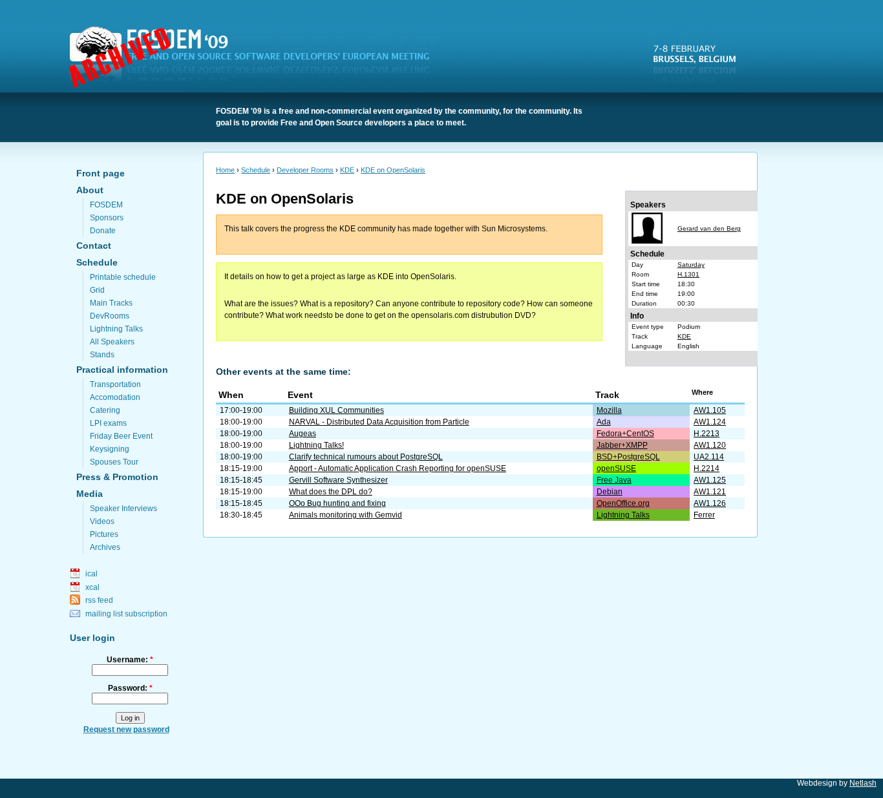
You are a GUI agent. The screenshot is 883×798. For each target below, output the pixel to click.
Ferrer (704, 515)
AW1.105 (710, 410)
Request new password (126, 729)
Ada (604, 421)
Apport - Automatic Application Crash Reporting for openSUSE (397, 468)
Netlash (863, 783)
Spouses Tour (114, 462)
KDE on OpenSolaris (393, 170)
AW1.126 (710, 503)
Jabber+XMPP (622, 445)
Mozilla (609, 410)
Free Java (614, 480)
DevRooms (109, 315)
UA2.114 (709, 456)
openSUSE (616, 468)
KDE (347, 170)
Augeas (302, 433)
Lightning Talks (116, 328)
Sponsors (106, 217)
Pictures (104, 534)
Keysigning (109, 449)
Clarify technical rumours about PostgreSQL (366, 456)
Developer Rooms (305, 170)
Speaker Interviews (123, 508)
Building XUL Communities (336, 410)
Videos (102, 521)
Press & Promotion (117, 477)
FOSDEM (257, 59)
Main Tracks (111, 303)
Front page (100, 173)
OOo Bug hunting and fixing (337, 503)
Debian (609, 491)
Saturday (691, 264)
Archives (105, 547)
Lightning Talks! (316, 445)
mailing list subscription (126, 613)
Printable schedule (123, 277)
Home (225, 170)
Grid (97, 290)
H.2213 (706, 433)
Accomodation (115, 397)
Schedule (97, 262)
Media (89, 493)
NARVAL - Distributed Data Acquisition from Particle (379, 421)
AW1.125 (710, 480)
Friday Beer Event (121, 436)
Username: (130, 659)
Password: (130, 688)
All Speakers (112, 341)
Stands (102, 354)
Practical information (122, 369)
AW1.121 (710, 491)
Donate (103, 230)
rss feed (99, 600)
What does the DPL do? (330, 491)
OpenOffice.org (623, 503)
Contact (93, 245)
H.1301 (688, 274)
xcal (92, 587)
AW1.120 (710, 445)
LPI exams (108, 423)
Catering (105, 410)
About (89, 190)
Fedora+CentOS (625, 433)
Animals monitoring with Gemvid (345, 515)
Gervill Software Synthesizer (338, 480)
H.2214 (706, 468)
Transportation (115, 384)
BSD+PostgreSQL (628, 456)
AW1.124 (710, 421)
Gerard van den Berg (709, 228)
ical (91, 573)
